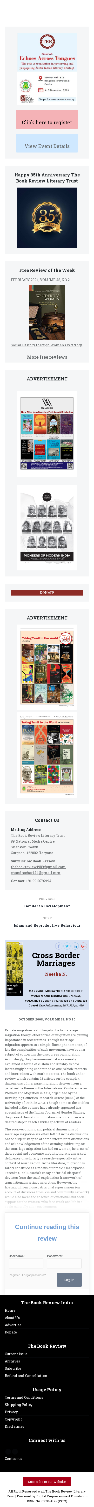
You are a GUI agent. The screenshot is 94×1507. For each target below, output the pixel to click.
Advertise (13, 1325)
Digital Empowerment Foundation (61, 1496)
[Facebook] (58, 946)
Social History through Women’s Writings (46, 345)
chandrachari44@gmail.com (35, 872)
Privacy (11, 1412)
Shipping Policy (19, 1404)
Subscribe (13, 1368)
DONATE (47, 592)
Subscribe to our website (47, 1481)
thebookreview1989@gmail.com (38, 867)
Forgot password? (34, 1275)
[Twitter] (67, 946)
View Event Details (47, 146)
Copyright (13, 1419)
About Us (12, 1317)
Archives (12, 1361)
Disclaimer (14, 1426)
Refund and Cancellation (26, 1375)
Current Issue (16, 1354)
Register (14, 1275)
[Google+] (83, 946)
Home (10, 1310)
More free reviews (47, 357)
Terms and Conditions (24, 1397)
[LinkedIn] (75, 946)
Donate (11, 1332)
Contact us (13, 1458)
